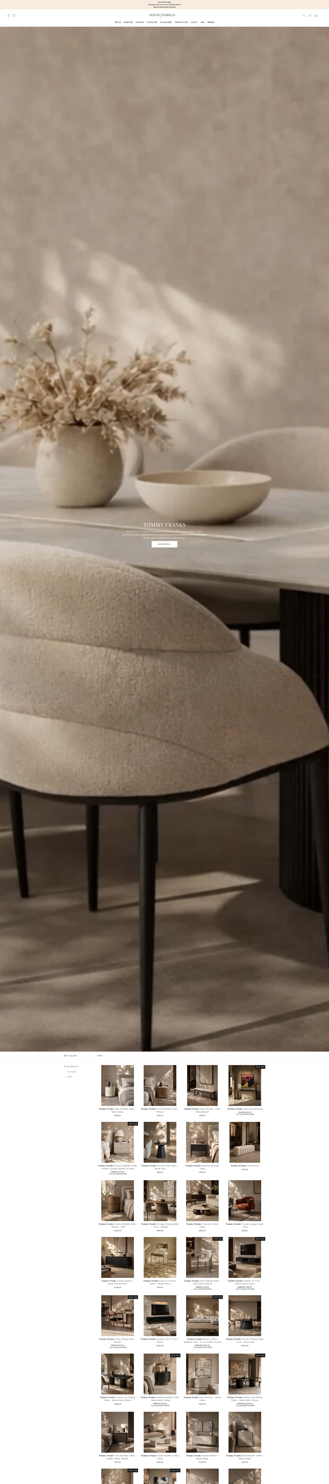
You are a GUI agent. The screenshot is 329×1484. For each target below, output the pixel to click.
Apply (100, 1055)
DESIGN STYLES (181, 22)
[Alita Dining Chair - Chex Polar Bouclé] (202, 1257)
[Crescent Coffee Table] (202, 1200)
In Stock (71, 1072)
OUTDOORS (152, 22)
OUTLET (194, 22)
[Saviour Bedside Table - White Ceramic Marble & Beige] (117, 1142)
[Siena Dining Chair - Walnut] (117, 1315)
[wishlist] (13, 15)
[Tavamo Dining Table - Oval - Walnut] (160, 1200)
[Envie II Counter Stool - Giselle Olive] (160, 1257)
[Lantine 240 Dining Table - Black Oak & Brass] (117, 1374)
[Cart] (316, 15)
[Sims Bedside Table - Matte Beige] (117, 1085)
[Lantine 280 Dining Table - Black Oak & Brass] (244, 1374)
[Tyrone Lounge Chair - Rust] (244, 1200)
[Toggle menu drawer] (8, 15)
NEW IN (118, 22)
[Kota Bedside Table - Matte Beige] (244, 1432)
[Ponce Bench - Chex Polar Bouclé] (202, 1085)
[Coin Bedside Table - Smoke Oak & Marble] (117, 1432)
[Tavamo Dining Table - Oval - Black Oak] (244, 1315)
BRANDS (211, 22)
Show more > (164, 544)
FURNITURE (128, 22)
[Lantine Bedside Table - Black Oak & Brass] (160, 1374)
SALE (202, 22)
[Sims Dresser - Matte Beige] (202, 1374)
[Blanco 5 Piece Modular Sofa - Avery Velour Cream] (202, 1315)
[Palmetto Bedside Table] (202, 1142)
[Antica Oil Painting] (244, 1085)
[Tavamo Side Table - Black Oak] (160, 1142)
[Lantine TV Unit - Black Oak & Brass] (244, 1257)
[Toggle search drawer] (303, 15)
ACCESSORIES (166, 22)
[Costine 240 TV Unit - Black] (160, 1315)
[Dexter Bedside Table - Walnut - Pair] (117, 1200)
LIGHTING (140, 22)
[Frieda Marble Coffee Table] (160, 1432)
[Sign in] (310, 15)
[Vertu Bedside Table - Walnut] (160, 1085)
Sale (69, 1077)
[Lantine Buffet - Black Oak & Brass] (117, 1257)
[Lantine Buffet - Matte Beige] (202, 1432)
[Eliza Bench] (244, 1142)
